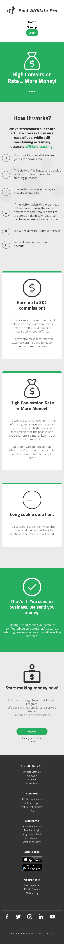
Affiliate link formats (32, 807)
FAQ (32, 811)
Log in (32, 741)
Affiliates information (32, 799)
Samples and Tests (32, 842)
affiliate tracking (39, 146)
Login (32, 32)
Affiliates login (32, 803)
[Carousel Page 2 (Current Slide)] (32, 91)
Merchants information (32, 826)
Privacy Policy (32, 783)
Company (32, 775)
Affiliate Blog (32, 893)
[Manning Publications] (32, 10)
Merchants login (32, 830)
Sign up (32, 27)
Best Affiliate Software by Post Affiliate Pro (32, 933)
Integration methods (32, 834)
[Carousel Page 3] (35, 91)
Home (32, 21)
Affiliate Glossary (32, 889)
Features (32, 779)
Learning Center (32, 885)
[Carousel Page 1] (29, 91)
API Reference (32, 838)
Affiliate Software (32, 772)
